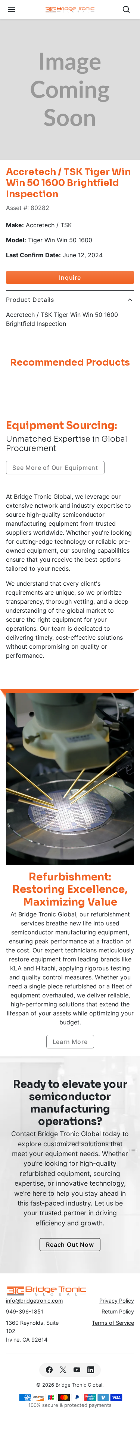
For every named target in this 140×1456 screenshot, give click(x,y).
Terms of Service (113, 1323)
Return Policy (118, 1311)
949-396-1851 (24, 1311)
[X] (63, 1370)
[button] (12, 9)
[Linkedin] (91, 1370)
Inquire (70, 277)
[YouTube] (77, 1370)
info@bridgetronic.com (34, 1300)
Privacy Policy (116, 1300)
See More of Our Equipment (55, 467)
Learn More (70, 1041)
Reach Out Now (70, 1244)
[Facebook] (49, 1370)
